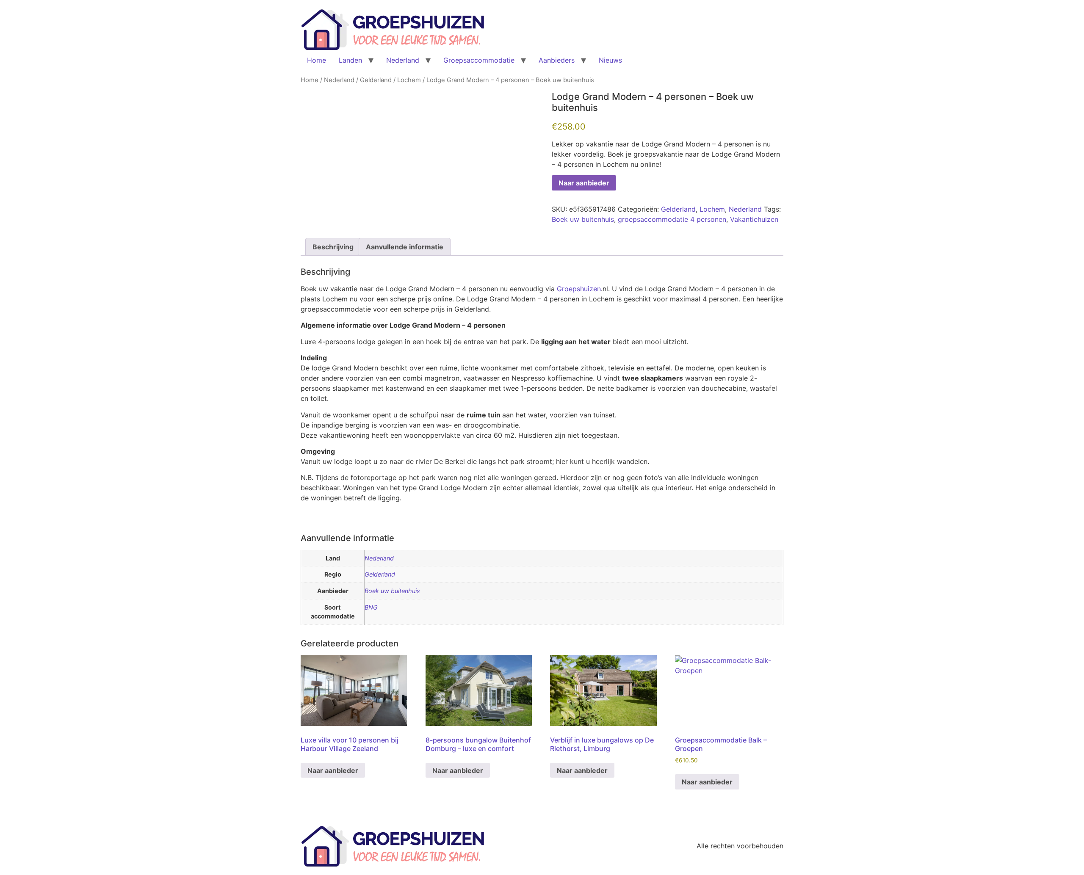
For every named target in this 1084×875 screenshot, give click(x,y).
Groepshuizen (579, 288)
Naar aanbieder (584, 183)
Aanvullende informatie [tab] (404, 247)
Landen (350, 60)
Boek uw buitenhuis (583, 219)
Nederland (402, 60)
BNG (371, 607)
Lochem (409, 80)
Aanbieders (557, 60)
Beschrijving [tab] (333, 247)
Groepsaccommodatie (478, 60)
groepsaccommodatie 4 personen (672, 219)
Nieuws (610, 60)
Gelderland (376, 80)
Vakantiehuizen (754, 219)
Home (316, 60)
